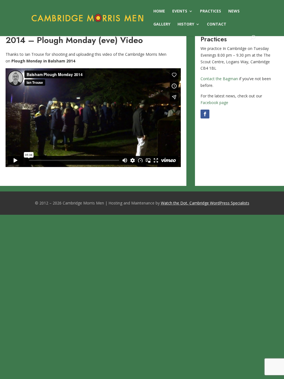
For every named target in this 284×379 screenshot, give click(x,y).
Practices (210, 11)
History (186, 24)
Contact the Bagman (219, 78)
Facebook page (214, 102)
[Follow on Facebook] (205, 114)
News (234, 11)
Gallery (161, 24)
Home (159, 11)
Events (179, 11)
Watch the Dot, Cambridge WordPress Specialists (205, 203)
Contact (216, 24)
